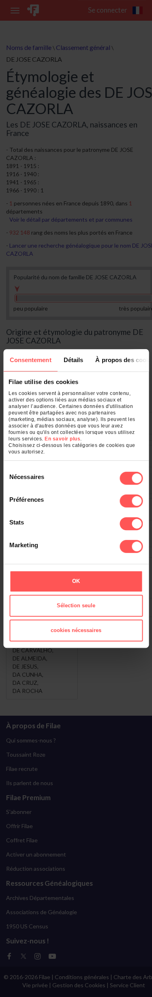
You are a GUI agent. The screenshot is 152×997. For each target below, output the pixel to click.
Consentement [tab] (30, 359)
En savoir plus (62, 439)
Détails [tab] (73, 359)
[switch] (131, 500)
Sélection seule (76, 605)
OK (76, 581)
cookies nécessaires (76, 630)
